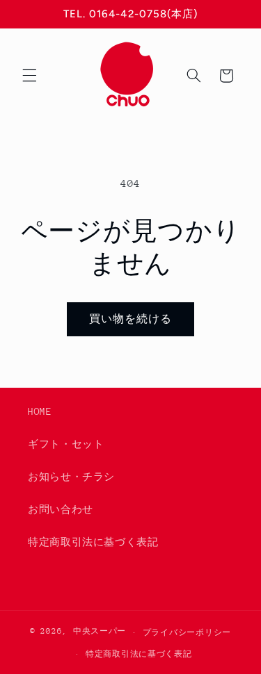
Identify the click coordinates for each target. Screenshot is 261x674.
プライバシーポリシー (187, 632)
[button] (29, 76)
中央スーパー (99, 631)
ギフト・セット (66, 444)
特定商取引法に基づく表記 (93, 542)
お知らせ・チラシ (71, 476)
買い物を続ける (130, 318)
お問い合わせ (60, 509)
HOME (40, 411)
